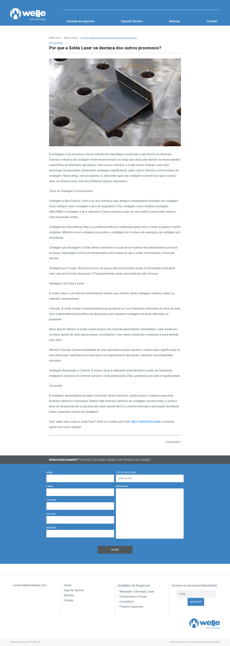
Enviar (115, 550)
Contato (212, 21)
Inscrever (196, 602)
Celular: (51, 514)
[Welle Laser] (28, 14)
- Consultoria (126, 601)
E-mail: (50, 486)
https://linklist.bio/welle (146, 421)
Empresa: (51, 527)
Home (67, 585)
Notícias (174, 21)
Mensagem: (122, 486)
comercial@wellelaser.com (29, 585)
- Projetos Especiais (130, 606)
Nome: (49, 472)
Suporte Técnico (132, 21)
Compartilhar (172, 442)
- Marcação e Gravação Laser (136, 591)
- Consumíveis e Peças (132, 596)
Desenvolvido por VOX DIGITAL (25, 642)
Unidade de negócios (80, 21)
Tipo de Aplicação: (126, 472)
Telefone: (51, 500)
